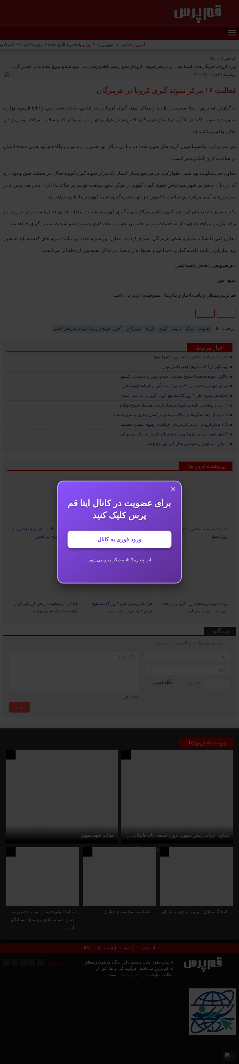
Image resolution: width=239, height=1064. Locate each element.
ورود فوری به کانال (119, 539)
